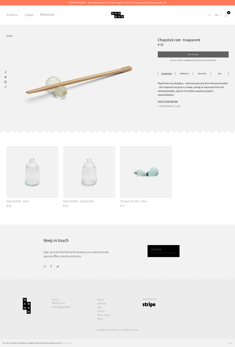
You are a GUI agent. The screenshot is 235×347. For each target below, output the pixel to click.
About (100, 299)
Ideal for (202, 74)
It (52, 299)
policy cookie (66, 343)
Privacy (101, 311)
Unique (29, 15)
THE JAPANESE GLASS (170, 106)
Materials (184, 74)
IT (216, 19)
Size (219, 74)
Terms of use (103, 315)
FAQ (99, 307)
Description (166, 74)
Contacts (101, 303)
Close (230, 343)
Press (100, 319)
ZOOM (9, 36)
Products (12, 14)
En (58, 299)
